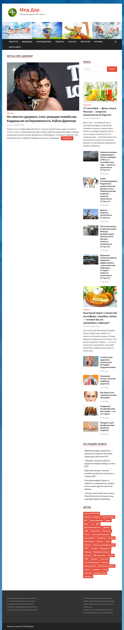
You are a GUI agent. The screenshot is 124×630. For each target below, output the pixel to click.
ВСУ (85, 520)
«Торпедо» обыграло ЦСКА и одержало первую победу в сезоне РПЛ (99, 463)
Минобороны (89, 541)
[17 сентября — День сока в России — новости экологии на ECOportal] (100, 103)
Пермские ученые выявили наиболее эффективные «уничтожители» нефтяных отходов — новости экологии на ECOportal (108, 266)
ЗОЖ (86, 531)
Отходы (94, 548)
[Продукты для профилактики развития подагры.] (90, 431)
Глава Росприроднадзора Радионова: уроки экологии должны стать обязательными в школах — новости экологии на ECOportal (109, 189)
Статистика (104, 559)
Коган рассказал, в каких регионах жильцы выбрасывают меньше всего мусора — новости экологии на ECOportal (108, 236)
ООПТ (86, 548)
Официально (105, 548)
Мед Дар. (30, 10)
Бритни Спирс (108, 517)
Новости (13, 42)
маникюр (88, 573)
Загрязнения (95, 531)
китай (105, 569)
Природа (87, 552)
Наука (108, 541)
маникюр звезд (100, 573)
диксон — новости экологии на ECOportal (106, 214)
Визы (86, 524)
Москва (100, 541)
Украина (105, 562)
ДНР (97, 524)
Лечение (111, 538)
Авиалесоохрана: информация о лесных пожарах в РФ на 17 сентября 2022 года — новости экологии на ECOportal (108, 161)
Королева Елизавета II (101, 534)
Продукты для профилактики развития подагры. (107, 426)
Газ (92, 524)
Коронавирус (89, 538)
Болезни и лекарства (92, 517)
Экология (85, 42)
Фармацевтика (43, 42)
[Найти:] (100, 69)
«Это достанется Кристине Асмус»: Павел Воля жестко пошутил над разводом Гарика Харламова (99, 496)
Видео (108, 520)
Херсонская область (106, 566)
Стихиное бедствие (91, 562)
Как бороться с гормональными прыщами (108, 395)
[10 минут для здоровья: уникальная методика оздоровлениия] (90, 366)
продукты (88, 576)
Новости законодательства (103, 545)
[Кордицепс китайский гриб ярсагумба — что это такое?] (90, 415)
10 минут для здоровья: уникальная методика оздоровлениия (107, 362)
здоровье (96, 569)
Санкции (94, 559)
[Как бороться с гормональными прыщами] (90, 401)
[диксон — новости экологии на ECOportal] (90, 218)
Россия (110, 555)
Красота (72, 42)
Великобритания (96, 520)
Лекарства (101, 538)
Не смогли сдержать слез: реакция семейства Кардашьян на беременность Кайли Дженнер (41, 119)
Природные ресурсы (102, 552)
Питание (98, 42)
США (86, 559)
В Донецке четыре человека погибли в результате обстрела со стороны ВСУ (99, 473)
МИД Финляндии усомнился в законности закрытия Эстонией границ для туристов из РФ (98, 453)
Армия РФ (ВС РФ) (91, 513)
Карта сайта (15, 47)
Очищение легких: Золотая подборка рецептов (107, 380)
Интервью (107, 531)
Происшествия (99, 555)
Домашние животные (92, 527)
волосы (87, 569)
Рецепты (59, 42)
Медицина (27, 42)
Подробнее (67, 138)
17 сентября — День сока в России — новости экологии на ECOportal (99, 111)
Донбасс (106, 527)
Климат (87, 534)
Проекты (87, 555)
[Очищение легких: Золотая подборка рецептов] (90, 384)
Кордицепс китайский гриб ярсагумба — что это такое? (108, 410)
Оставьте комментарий (15, 125)
